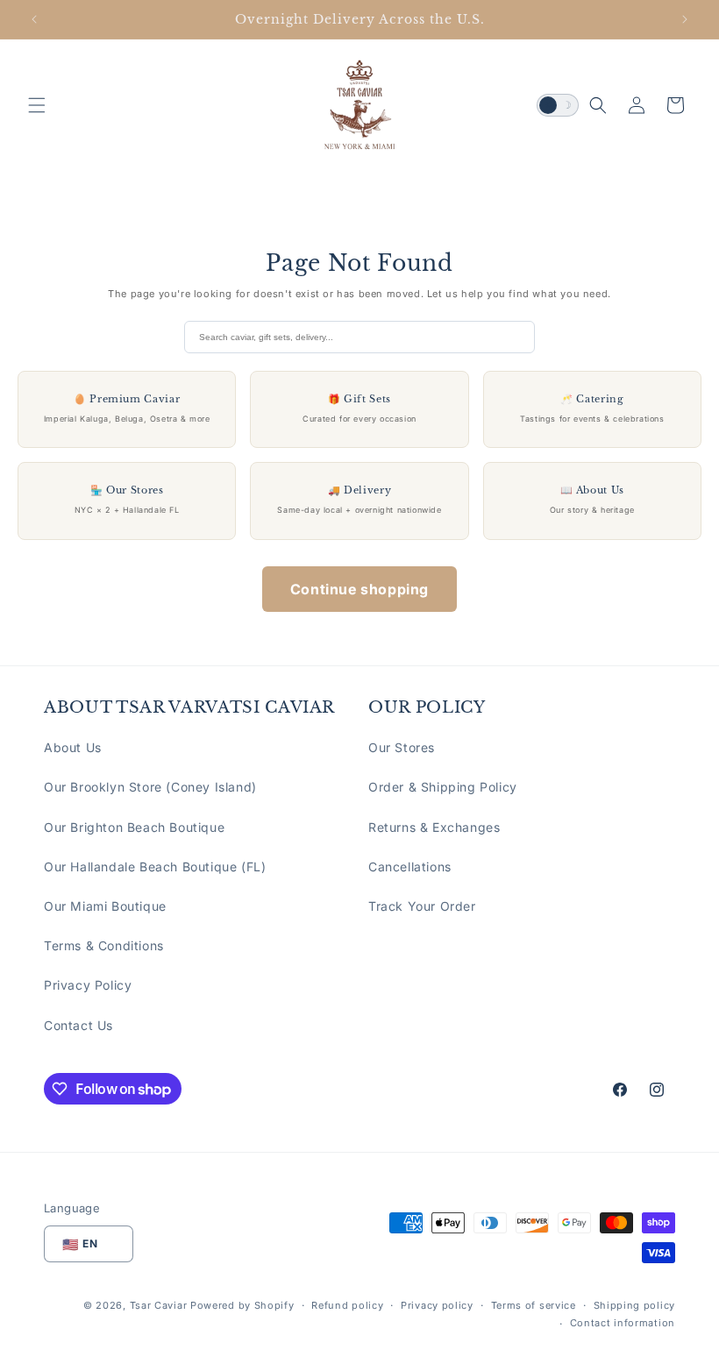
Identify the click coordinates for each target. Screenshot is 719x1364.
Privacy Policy (88, 984)
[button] (37, 105)
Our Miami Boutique (105, 906)
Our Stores (401, 747)
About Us (73, 747)
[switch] (558, 105)
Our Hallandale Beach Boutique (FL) (155, 866)
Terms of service (533, 1305)
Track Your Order (422, 906)
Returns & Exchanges (434, 827)
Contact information (622, 1323)
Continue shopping (359, 589)
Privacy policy (437, 1305)
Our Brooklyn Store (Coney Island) (150, 786)
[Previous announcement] (34, 19)
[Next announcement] (685, 19)
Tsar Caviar (159, 1305)
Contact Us (78, 1025)
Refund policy (347, 1305)
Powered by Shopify (242, 1305)
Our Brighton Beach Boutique (134, 827)
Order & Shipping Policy (442, 786)
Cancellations (410, 866)
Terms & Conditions (104, 945)
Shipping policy (635, 1305)
